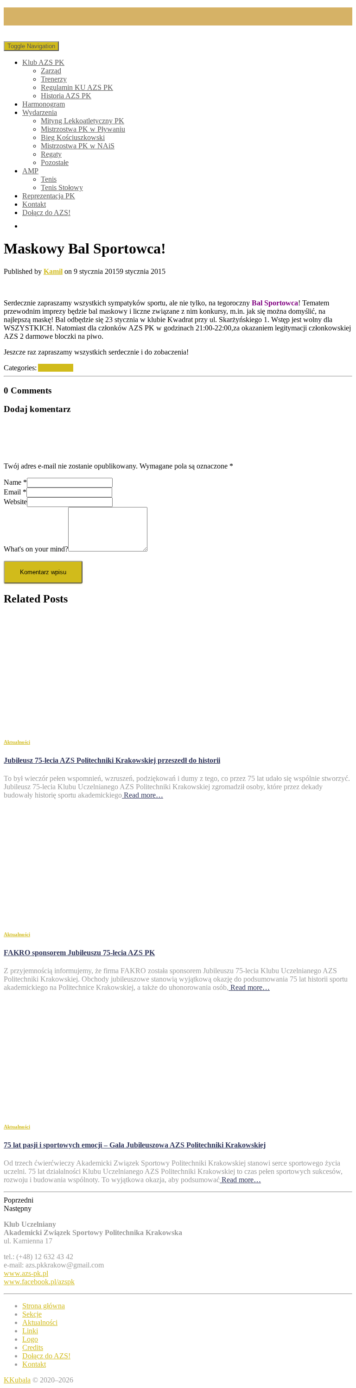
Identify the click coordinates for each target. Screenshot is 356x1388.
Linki (30, 1331)
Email (15, 492)
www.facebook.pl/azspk (39, 1282)
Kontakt (34, 204)
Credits (32, 1347)
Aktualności (55, 368)
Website (15, 502)
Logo (30, 1339)
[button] (178, 1200)
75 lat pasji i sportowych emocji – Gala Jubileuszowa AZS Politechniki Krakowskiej (135, 1145)
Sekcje (32, 1314)
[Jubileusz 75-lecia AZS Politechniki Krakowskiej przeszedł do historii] (87, 723)
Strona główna (43, 1306)
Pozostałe (55, 162)
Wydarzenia (39, 112)
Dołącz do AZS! (46, 212)
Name (15, 482)
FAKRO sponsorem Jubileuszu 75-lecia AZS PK (79, 953)
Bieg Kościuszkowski (73, 137)
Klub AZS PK (43, 62)
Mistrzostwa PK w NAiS (77, 146)
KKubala (17, 1380)
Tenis (49, 179)
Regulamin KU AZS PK (77, 87)
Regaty (51, 154)
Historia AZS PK (66, 96)
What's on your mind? (36, 549)
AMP (30, 171)
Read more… (142, 795)
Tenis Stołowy (62, 187)
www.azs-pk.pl (26, 1273)
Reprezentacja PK (48, 196)
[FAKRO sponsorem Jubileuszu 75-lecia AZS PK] (87, 915)
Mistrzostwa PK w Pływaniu (83, 129)
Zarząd (51, 71)
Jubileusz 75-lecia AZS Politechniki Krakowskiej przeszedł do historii (112, 760)
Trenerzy (54, 79)
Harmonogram (43, 104)
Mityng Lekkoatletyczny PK (82, 121)
